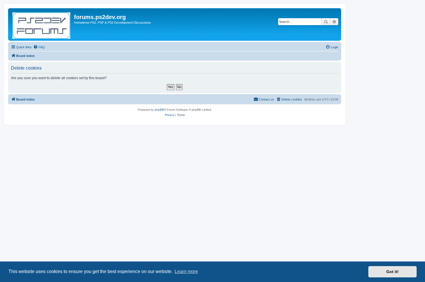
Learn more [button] (186, 271)
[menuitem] (39, 47)
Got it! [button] (392, 271)
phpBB (159, 109)
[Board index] (42, 24)
